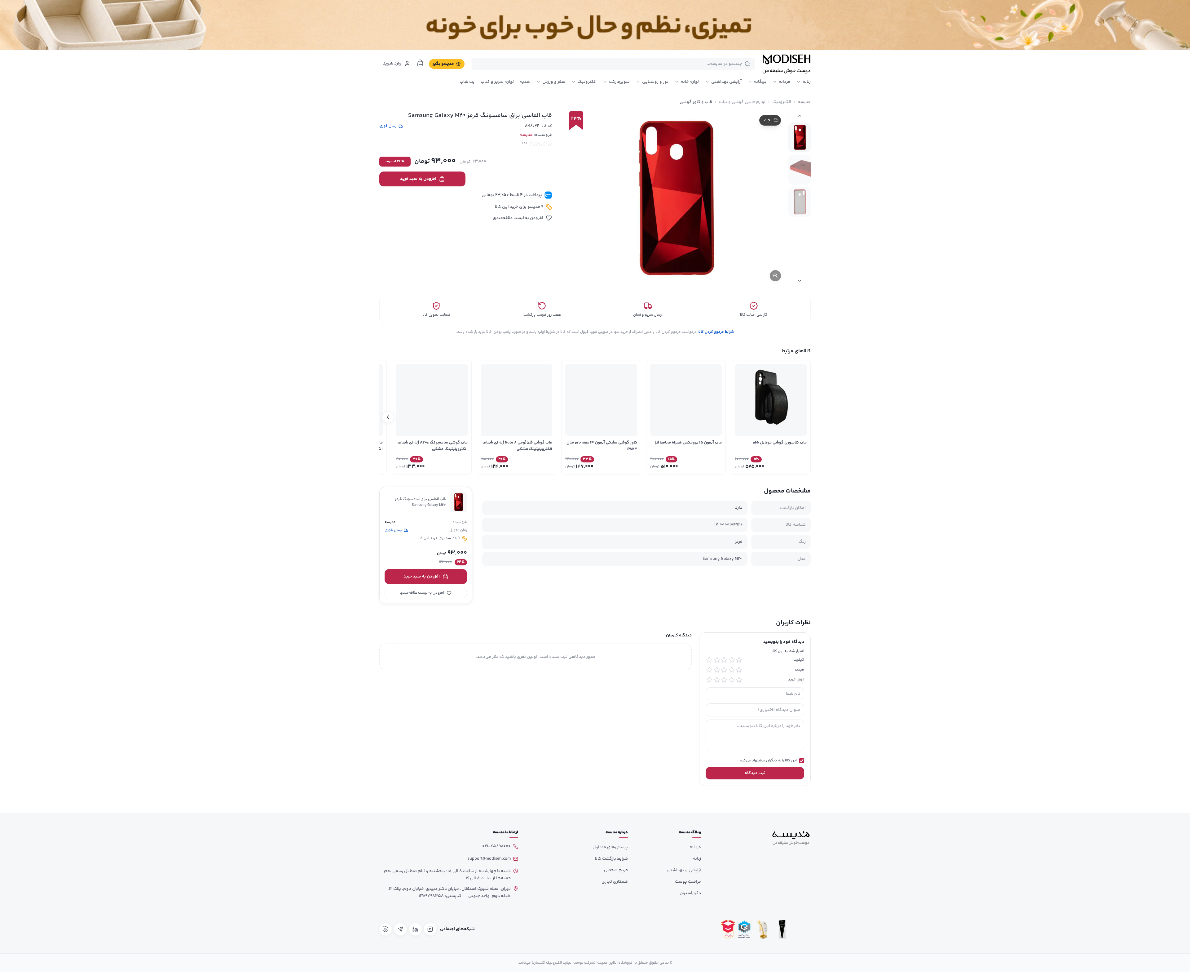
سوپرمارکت (619, 81)
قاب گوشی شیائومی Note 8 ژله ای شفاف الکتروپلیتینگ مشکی (517, 445)
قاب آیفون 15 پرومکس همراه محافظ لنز (688, 442)
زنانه (807, 81)
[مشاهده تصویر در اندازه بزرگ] (674, 198)
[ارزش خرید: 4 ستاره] (717, 680)
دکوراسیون (690, 893)
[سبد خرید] (420, 63)
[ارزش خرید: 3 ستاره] (724, 680)
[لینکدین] (415, 929)
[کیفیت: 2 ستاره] (731, 660)
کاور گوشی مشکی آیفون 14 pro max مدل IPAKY (601, 445)
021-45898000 (496, 846)
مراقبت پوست (688, 882)
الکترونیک (587, 81)
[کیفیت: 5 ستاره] (709, 660)
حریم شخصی (616, 870)
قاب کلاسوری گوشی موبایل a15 (780, 442)
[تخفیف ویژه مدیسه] (595, 25)
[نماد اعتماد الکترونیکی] (802, 929)
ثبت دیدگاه (755, 773)
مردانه (784, 81)
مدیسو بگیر (443, 63)
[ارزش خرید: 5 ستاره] (709, 680)
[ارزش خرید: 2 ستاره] (731, 680)
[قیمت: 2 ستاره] (731, 670)
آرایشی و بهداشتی (684, 870)
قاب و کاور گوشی (696, 102)
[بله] (385, 929)
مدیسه (804, 102)
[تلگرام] (400, 929)
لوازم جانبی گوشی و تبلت (742, 102)
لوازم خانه (690, 81)
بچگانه (760, 81)
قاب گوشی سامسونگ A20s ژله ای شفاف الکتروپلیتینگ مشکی (433, 445)
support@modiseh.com (489, 858)
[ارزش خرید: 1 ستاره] (739, 680)
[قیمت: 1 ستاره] (739, 670)
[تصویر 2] (799, 170)
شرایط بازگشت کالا (611, 859)
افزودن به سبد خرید (418, 179)
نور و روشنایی (655, 81)
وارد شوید (392, 63)
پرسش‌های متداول (610, 847)
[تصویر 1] (799, 137)
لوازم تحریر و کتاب (497, 81)
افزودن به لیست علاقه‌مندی (518, 218)
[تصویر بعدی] (799, 280)
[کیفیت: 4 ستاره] (717, 660)
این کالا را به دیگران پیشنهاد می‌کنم (768, 760)
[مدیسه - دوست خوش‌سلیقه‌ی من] (786, 64)
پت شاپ (467, 81)
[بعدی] (388, 417)
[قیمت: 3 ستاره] (724, 670)
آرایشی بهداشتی (726, 81)
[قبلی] (802, 417)
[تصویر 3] (799, 202)
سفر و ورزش (553, 81)
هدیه (525, 81)
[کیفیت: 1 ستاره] (739, 660)
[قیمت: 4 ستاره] (717, 670)
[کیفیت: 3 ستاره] (724, 660)
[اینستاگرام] (430, 929)
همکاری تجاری (615, 882)
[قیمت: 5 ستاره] (709, 670)
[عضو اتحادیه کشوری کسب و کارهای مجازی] (744, 929)
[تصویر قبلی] (799, 115)
